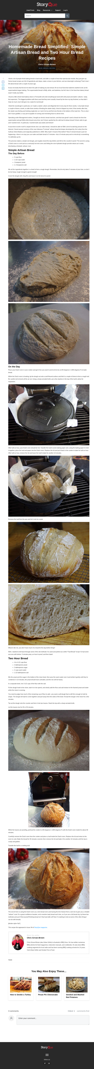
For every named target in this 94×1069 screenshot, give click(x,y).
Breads (46, 68)
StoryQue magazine (40, 927)
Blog (41, 68)
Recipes (52, 68)
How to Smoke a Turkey (20, 995)
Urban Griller (34, 950)
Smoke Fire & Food (48, 950)
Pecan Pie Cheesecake (48, 995)
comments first (83, 1011)
